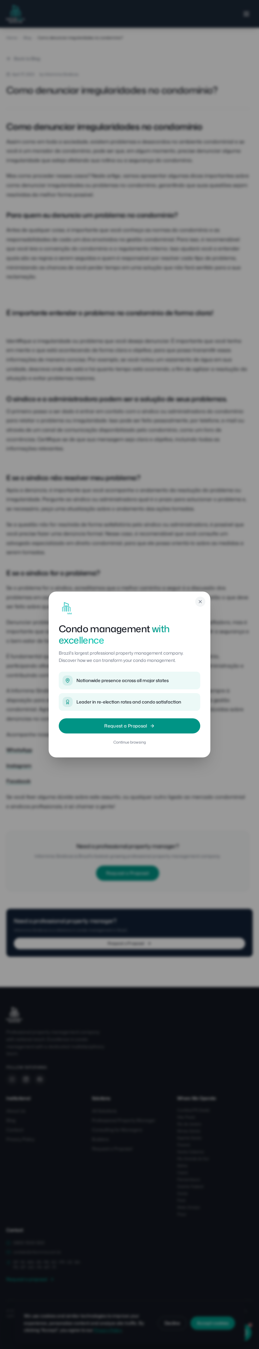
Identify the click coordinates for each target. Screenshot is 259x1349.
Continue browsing (129, 742)
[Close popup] (200, 602)
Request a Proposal (125, 726)
